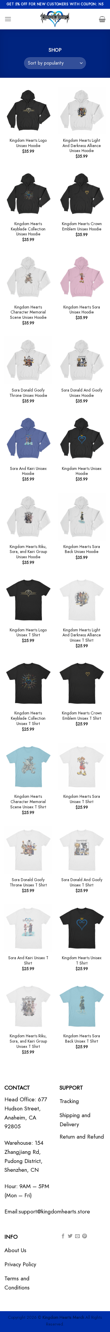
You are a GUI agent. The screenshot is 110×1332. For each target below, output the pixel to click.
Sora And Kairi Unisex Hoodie (28, 471)
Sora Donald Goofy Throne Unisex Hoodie (28, 393)
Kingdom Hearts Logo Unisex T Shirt (28, 633)
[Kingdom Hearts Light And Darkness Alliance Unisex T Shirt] (82, 600)
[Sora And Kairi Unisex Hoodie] (28, 438)
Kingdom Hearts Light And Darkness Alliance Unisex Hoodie (81, 146)
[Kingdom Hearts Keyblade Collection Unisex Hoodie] (28, 194)
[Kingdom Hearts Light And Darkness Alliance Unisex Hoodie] (82, 110)
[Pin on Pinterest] (84, 1236)
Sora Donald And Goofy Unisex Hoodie (81, 393)
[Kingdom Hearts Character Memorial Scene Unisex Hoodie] (28, 277)
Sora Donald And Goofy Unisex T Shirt (81, 882)
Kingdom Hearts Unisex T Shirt (81, 960)
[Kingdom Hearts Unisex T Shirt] (82, 928)
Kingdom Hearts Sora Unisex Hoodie (81, 310)
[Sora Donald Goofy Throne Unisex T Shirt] (28, 850)
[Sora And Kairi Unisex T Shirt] (28, 928)
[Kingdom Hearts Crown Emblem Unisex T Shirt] (82, 683)
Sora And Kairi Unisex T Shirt (28, 960)
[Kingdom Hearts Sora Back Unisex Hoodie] (82, 517)
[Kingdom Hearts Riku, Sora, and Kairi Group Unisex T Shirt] (28, 1006)
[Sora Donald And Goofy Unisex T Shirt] (82, 850)
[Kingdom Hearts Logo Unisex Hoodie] (28, 110)
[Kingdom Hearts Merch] (55, 19)
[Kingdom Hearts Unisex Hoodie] (82, 438)
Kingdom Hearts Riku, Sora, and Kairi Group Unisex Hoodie (28, 552)
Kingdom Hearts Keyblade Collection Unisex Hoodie (28, 229)
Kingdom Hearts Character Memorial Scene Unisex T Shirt (28, 802)
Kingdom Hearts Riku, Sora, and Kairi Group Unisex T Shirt (28, 1041)
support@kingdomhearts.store (54, 1211)
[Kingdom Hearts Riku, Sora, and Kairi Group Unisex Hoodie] (28, 517)
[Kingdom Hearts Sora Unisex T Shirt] (82, 766)
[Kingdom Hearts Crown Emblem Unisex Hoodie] (82, 194)
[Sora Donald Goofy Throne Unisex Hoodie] (28, 360)
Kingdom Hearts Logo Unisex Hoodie (28, 143)
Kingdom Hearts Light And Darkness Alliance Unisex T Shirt (81, 635)
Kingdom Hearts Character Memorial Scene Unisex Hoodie (28, 312)
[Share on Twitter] (70, 1236)
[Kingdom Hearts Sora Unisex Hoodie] (82, 277)
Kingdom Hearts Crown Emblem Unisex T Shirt (82, 716)
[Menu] (7, 19)
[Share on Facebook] (63, 1236)
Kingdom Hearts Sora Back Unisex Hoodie (81, 549)
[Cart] (102, 19)
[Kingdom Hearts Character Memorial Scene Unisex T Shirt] (28, 766)
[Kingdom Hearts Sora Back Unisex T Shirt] (82, 1006)
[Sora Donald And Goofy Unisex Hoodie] (82, 360)
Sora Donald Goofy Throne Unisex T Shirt (28, 882)
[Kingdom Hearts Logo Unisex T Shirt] (28, 600)
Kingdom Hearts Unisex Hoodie (81, 471)
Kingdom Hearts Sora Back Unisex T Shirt (81, 1038)
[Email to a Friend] (77, 1236)
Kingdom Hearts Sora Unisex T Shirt (81, 799)
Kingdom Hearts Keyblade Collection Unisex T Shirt (28, 718)
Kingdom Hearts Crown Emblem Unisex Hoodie (82, 226)
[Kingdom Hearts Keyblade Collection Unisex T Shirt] (28, 683)
